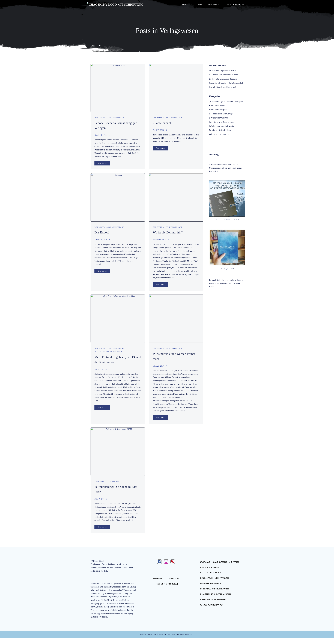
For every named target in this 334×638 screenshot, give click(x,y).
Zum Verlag (214, 5)
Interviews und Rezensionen (108, 352)
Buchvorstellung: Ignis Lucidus (222, 70)
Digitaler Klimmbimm (218, 118)
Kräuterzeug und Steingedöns (222, 126)
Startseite (187, 5)
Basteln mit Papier (217, 105)
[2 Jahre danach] (176, 88)
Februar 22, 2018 (100, 240)
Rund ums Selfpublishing (107, 481)
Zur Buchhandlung (235, 5)
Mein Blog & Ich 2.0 (227, 269)
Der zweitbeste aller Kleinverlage (223, 74)
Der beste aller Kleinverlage (109, 117)
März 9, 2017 (99, 499)
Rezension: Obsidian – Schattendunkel (226, 83)
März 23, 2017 (158, 366)
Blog (200, 5)
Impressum (158, 578)
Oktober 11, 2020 (100, 135)
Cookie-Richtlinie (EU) (167, 584)
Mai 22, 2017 (99, 369)
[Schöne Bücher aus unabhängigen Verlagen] (118, 88)
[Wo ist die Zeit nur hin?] (176, 197)
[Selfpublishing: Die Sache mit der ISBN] (118, 451)
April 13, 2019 (158, 130)
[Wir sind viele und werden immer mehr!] (176, 318)
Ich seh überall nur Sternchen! (222, 87)
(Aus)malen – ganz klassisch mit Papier (226, 101)
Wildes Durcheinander (219, 134)
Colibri (191, 634)
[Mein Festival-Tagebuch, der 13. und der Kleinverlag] (118, 318)
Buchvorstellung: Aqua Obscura (223, 79)
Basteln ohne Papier (218, 109)
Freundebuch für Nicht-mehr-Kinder (227, 220)
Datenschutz (175, 578)
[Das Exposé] (118, 197)
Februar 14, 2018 (159, 240)
